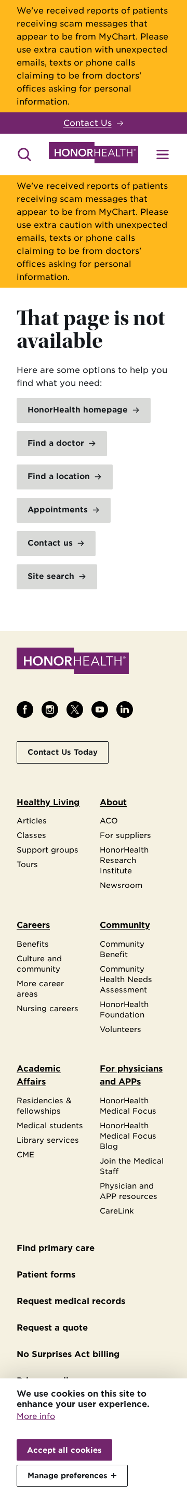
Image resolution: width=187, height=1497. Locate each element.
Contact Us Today (63, 751)
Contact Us (87, 123)
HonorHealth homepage (78, 410)
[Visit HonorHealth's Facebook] (25, 709)
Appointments (58, 509)
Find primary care (56, 1248)
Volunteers (120, 1029)
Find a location (59, 476)
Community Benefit (122, 949)
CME (25, 1154)
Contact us (50, 543)
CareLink (117, 1210)
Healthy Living (48, 802)
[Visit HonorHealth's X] (74, 709)
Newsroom (121, 885)
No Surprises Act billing (68, 1354)
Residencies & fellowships (44, 1105)
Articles (32, 820)
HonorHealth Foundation (124, 1009)
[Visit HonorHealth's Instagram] (50, 709)
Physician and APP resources (128, 1191)
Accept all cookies (64, 1450)
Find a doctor (56, 443)
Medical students (50, 1125)
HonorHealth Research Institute (124, 860)
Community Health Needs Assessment (126, 979)
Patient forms (46, 1275)
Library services (48, 1139)
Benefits (33, 943)
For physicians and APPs (131, 1075)
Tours (27, 864)
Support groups (47, 849)
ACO (109, 820)
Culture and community (39, 963)
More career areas (40, 988)
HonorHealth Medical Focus (128, 1105)
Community (125, 925)
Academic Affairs (39, 1075)
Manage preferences (68, 1475)
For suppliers (125, 835)
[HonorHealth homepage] (93, 154)
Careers (33, 925)
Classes (31, 835)
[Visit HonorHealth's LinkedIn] (124, 709)
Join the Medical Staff (132, 1166)
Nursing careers (47, 1008)
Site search (51, 576)
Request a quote (52, 1328)
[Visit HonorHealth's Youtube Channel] (99, 709)
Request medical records (71, 1301)
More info (36, 1416)
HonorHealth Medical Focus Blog (128, 1136)
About (113, 802)
